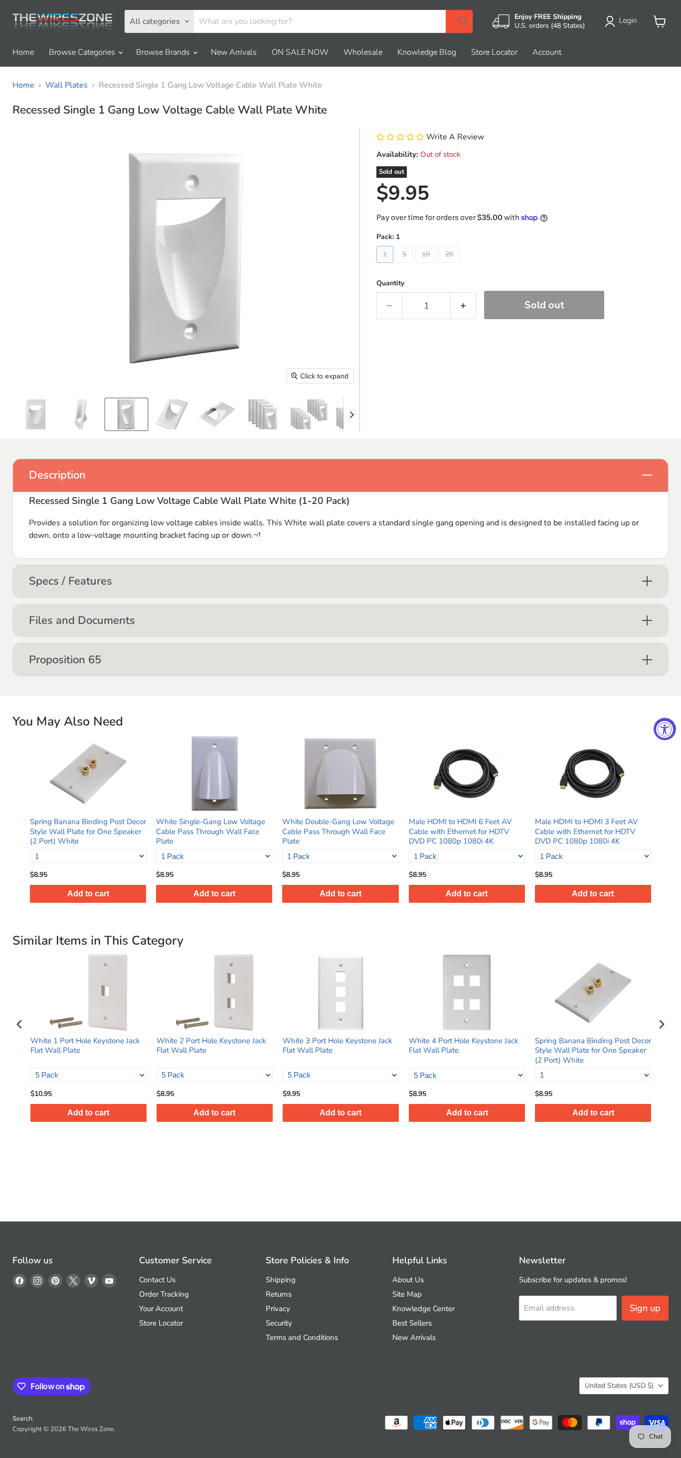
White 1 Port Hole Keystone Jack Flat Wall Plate (85, 1046)
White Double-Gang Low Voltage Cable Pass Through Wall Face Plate (338, 831)
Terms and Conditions (302, 1337)
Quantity (390, 283)
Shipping (281, 1280)
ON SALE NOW (300, 52)
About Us (408, 1280)
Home (23, 52)
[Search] (459, 21)
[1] (386, 265)
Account (546, 52)
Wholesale (362, 52)
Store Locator (494, 52)
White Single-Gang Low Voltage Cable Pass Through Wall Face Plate (210, 831)
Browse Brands (164, 52)
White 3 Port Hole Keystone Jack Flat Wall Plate (337, 1046)
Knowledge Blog (426, 52)
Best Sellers (412, 1323)
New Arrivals (234, 52)
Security (279, 1323)
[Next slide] (351, 414)
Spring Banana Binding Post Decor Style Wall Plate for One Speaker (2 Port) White (88, 831)
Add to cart (88, 893)
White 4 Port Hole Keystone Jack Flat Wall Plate (463, 1046)
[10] (427, 265)
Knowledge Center (423, 1309)
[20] (450, 265)
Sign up (645, 1308)
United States (619, 1385)
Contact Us (157, 1280)
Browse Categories (83, 52)
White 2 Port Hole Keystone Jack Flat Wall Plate (211, 1046)
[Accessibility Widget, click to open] (665, 729)
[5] (405, 265)
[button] (623, 21)
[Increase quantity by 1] (463, 306)
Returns (279, 1294)
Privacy (278, 1309)
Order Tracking (164, 1294)
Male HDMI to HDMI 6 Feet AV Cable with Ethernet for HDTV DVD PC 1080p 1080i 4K (460, 831)
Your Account (161, 1309)
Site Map (407, 1294)
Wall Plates (66, 85)
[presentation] (19, 1024)
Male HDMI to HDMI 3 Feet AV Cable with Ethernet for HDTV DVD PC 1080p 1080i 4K (586, 831)
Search (22, 1418)
